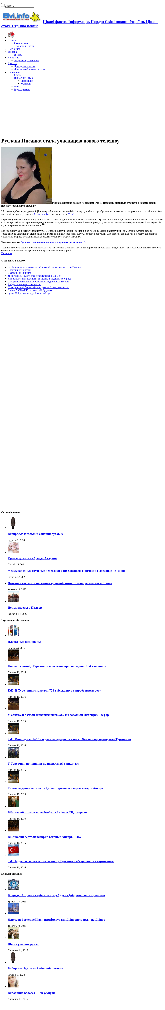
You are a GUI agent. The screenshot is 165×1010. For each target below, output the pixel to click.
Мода (17, 86)
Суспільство (21, 43)
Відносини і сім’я (23, 77)
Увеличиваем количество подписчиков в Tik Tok (34, 275)
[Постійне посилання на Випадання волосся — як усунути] (13, 986)
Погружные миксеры (19, 270)
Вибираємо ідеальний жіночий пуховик (35, 534)
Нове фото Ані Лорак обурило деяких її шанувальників (38, 287)
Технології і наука (24, 46)
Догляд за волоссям (24, 66)
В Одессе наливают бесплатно (24, 284)
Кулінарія (26, 83)
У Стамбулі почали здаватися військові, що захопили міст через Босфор (58, 714)
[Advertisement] (82, 114)
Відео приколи (22, 89)
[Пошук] (2, 6)
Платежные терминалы (24, 641)
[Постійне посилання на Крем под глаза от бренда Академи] (13, 552)
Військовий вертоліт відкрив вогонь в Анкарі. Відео (44, 837)
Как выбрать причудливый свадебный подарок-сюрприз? (39, 278)
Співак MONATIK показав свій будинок (30, 290)
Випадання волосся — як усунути (31, 993)
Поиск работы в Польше (25, 607)
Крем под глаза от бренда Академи (32, 558)
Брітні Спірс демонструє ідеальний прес (30, 293)
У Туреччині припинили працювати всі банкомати (43, 763)
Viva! (71, 214)
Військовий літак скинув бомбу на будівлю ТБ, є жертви (47, 812)
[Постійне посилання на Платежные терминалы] (13, 635)
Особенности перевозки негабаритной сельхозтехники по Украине (45, 267)
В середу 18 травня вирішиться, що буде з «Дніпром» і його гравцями (56, 895)
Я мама (18, 54)
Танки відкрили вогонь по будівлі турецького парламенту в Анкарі (55, 788)
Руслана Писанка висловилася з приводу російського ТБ (53, 242)
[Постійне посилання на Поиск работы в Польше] (13, 601)
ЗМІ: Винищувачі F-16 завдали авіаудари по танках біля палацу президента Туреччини (69, 739)
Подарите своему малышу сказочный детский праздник (38, 281)
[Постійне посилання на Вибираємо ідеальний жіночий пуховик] (13, 527)
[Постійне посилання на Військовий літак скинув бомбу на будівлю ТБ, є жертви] (13, 806)
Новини (12, 40)
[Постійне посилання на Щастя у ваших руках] (13, 937)
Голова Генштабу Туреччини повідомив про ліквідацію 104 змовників (57, 666)
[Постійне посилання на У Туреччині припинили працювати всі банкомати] (13, 757)
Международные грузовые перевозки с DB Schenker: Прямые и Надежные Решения (66, 570)
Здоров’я (12, 51)
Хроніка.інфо (41, 214)
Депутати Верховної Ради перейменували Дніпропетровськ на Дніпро (56, 919)
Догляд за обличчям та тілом (29, 69)
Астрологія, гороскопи (26, 60)
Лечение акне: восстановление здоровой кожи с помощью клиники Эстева (60, 583)
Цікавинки (14, 72)
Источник (6, 253)
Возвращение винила (19, 272)
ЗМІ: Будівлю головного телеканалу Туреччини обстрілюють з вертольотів (61, 861)
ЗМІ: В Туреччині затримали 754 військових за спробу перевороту (54, 690)
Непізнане (13, 57)
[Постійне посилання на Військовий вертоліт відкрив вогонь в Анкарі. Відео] (13, 830)
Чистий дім (27, 80)
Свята (17, 75)
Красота (12, 63)
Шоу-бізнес (14, 48)
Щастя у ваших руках (23, 944)
